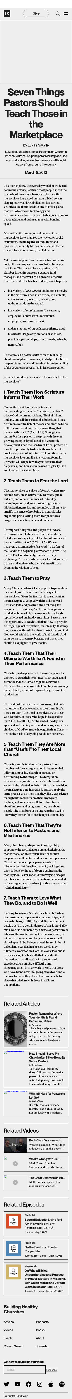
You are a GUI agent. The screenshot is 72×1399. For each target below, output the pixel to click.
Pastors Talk (30, 1243)
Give (36, 13)
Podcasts (42, 1322)
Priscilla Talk (30, 1215)
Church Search (13, 1346)
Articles (8, 1322)
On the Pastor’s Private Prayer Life (40, 1249)
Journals (41, 1346)
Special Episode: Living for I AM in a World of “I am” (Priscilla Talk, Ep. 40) (43, 1224)
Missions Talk (31, 1266)
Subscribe (51, 1370)
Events (8, 1338)
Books (40, 1330)
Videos (8, 1330)
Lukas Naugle (38, 145)
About (40, 1338)
